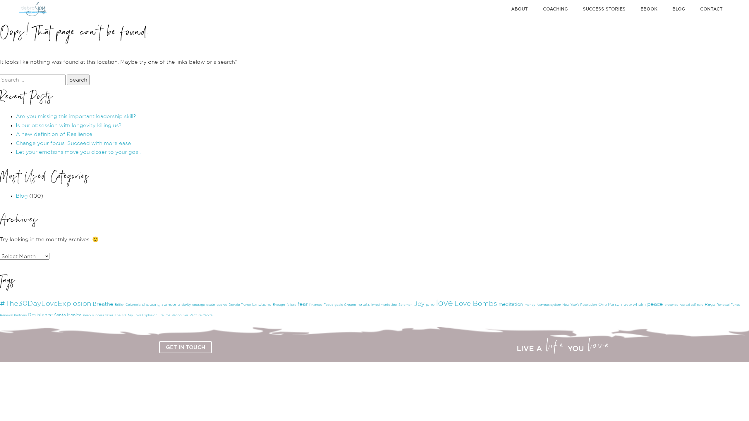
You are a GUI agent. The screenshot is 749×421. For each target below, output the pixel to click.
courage (198, 304)
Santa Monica (67, 315)
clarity (186, 304)
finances (315, 304)
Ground (350, 304)
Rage (710, 304)
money (530, 304)
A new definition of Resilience (54, 134)
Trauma (164, 315)
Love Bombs (475, 303)
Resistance (40, 314)
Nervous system (549, 304)
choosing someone (161, 304)
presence (671, 304)
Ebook (648, 8)
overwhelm (634, 304)
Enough (279, 304)
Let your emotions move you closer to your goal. (78, 152)
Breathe (103, 304)
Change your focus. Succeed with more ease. (74, 143)
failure (291, 304)
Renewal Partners (13, 315)
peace (655, 304)
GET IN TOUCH (185, 347)
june (430, 304)
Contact (711, 8)
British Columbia (127, 304)
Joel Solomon (402, 304)
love (444, 302)
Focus (328, 304)
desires (222, 304)
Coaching (555, 8)
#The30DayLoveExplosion (45, 303)
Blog (678, 8)
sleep (87, 315)
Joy (419, 303)
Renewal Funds (728, 304)
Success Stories (604, 8)
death (210, 304)
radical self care (691, 304)
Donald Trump (240, 304)
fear (303, 304)
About (519, 8)
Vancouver (180, 315)
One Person (610, 304)
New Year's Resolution (579, 304)
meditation (511, 304)
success (98, 315)
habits (364, 304)
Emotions (261, 304)
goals (338, 304)
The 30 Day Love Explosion (136, 315)
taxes (109, 315)
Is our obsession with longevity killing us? (68, 125)
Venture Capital (201, 315)
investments (380, 304)
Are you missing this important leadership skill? (76, 116)
